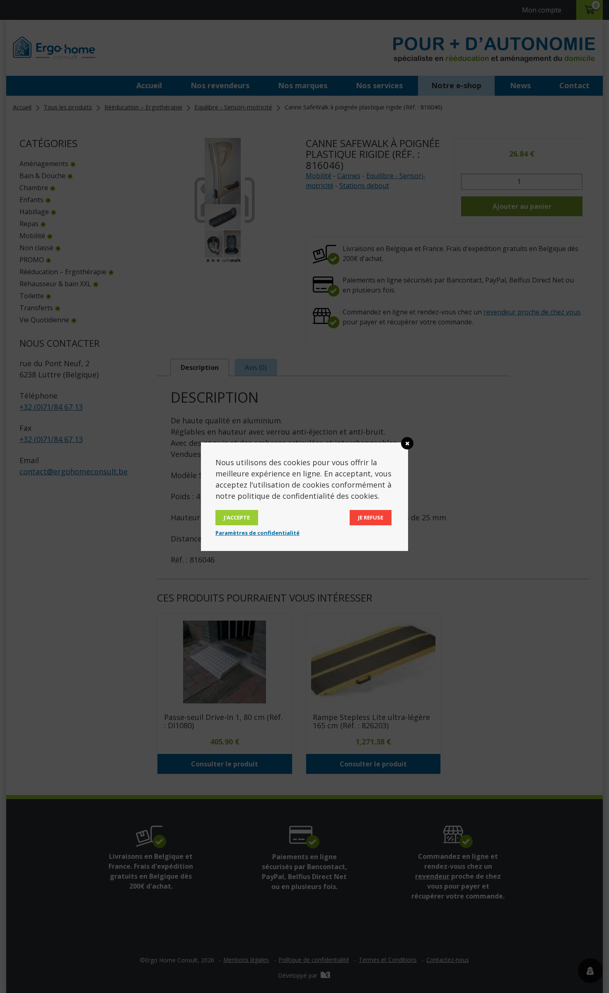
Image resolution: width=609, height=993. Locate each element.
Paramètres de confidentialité (257, 532)
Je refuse (370, 517)
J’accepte (237, 517)
